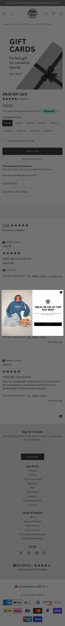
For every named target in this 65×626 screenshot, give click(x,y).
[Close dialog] (61, 292)
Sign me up (48, 324)
